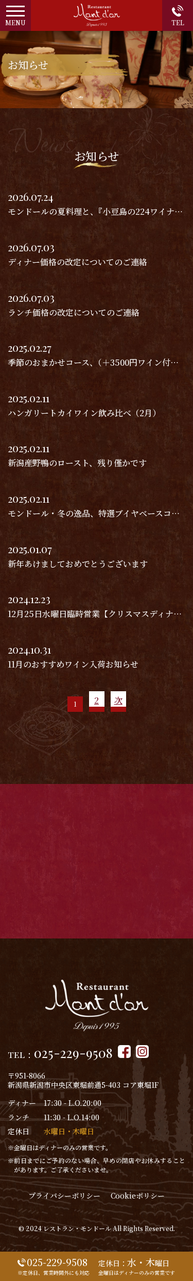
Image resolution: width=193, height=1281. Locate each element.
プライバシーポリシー (64, 1195)
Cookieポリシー (138, 1195)
